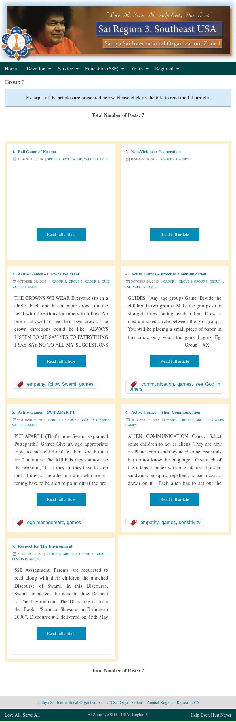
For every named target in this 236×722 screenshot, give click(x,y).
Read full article (61, 234)
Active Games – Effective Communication (168, 274)
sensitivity (190, 522)
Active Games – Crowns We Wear (49, 274)
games (86, 384)
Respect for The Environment (45, 546)
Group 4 (68, 159)
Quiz (106, 281)
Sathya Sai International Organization (69, 702)
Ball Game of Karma (37, 151)
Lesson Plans (23, 559)
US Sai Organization (124, 702)
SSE (79, 159)
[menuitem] (11, 68)
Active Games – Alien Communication (165, 412)
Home (11, 68)
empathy (36, 384)
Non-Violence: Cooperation (156, 151)
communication (157, 384)
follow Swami (62, 384)
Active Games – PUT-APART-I (46, 412)
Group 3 (53, 159)
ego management (45, 522)
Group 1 (170, 281)
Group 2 (167, 159)
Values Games (96, 159)
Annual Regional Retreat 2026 (173, 702)
